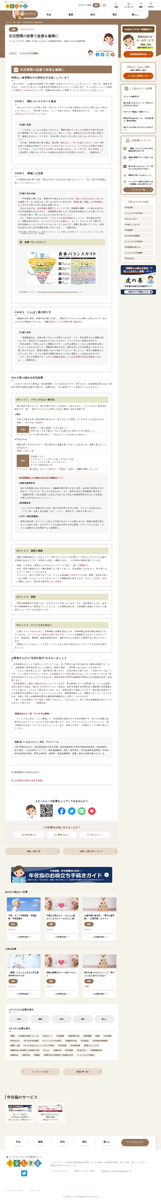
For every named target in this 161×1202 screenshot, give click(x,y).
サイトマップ (35, 1191)
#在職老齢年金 (96, 1050)
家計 (115, 14)
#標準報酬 (87, 1036)
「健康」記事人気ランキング (90, 851)
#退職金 (37, 1055)
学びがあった (30, 835)
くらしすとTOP (10, 22)
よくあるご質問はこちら (138, 76)
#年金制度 (69, 1050)
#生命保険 (107, 1036)
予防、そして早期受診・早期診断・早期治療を (22, 917)
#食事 (86, 986)
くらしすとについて (59, 1171)
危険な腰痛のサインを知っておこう (61, 974)
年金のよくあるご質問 (84, 1171)
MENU (150, 7)
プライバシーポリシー (16, 1191)
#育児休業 (62, 1045)
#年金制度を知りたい (133, 247)
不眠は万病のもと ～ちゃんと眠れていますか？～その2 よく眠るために (61, 917)
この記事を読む (23, 937)
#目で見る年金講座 (31, 1041)
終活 (93, 14)
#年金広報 (129, 207)
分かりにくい (96, 835)
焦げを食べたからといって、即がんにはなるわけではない (99, 974)
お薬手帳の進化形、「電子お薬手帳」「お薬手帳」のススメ (99, 917)
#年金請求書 (75, 1045)
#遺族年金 (14, 1055)
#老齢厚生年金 (71, 1041)
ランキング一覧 (138, 190)
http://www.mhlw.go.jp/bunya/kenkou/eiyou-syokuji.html (58, 292)
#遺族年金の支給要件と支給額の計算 (24, 1050)
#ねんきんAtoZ (131, 219)
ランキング (128, 7)
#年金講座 (60, 1036)
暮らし (135, 14)
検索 (116, 7)
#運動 (12, 1036)
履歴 (141, 7)
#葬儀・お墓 (15, 1045)
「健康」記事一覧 (32, 851)
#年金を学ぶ (15, 1041)
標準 (96, 5)
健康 (71, 14)
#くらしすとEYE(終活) (134, 241)
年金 (49, 14)
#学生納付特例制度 (100, 1041)
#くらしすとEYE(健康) (29, 53)
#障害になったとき (91, 1045)
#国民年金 (26, 1055)
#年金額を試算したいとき (28, 1036)
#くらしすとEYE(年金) (134, 213)
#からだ (13, 53)
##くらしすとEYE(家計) (52, 1041)
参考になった (63, 835)
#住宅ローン (47, 1036)
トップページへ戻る (40, 1072)
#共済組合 (85, 1041)
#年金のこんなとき (132, 224)
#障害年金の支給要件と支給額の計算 (58, 1055)
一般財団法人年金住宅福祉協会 (114, 1171)
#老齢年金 (57, 1050)
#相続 (97, 1036)
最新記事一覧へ (83, 1072)
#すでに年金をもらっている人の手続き (39, 1045)
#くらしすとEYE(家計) (86, 1055)
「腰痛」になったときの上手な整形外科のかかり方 (23, 974)
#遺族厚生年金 (73, 1036)
